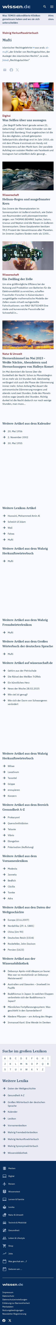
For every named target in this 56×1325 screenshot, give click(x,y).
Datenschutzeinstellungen (14, 1299)
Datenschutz (8, 1296)
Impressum (7, 1292)
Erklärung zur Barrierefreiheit (16, 1303)
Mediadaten (7, 1306)
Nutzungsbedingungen (13, 1310)
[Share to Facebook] (11, 70)
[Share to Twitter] (17, 70)
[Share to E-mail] (5, 70)
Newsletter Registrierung (14, 1313)
